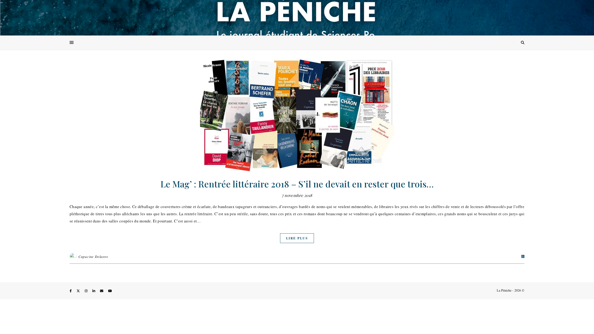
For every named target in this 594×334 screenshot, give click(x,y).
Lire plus (297, 238)
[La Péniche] (297, 17)
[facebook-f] (71, 291)
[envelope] (102, 291)
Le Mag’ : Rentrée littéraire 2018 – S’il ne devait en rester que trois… (297, 184)
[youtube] (110, 291)
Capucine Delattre (93, 256)
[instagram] (86, 291)
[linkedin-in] (94, 291)
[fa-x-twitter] (79, 291)
